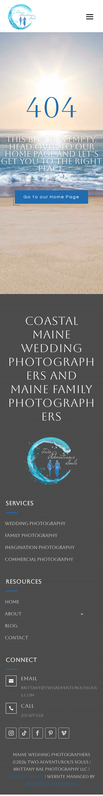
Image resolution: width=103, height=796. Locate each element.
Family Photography (31, 536)
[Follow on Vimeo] (63, 733)
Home (12, 602)
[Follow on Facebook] (37, 733)
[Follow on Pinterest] (50, 733)
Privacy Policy (26, 776)
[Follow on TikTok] (24, 733)
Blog (11, 626)
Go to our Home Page (51, 197)
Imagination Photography (40, 548)
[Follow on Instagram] (11, 733)
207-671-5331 (32, 715)
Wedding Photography (35, 524)
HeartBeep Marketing (51, 783)
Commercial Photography (39, 560)
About (13, 614)
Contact (16, 638)
